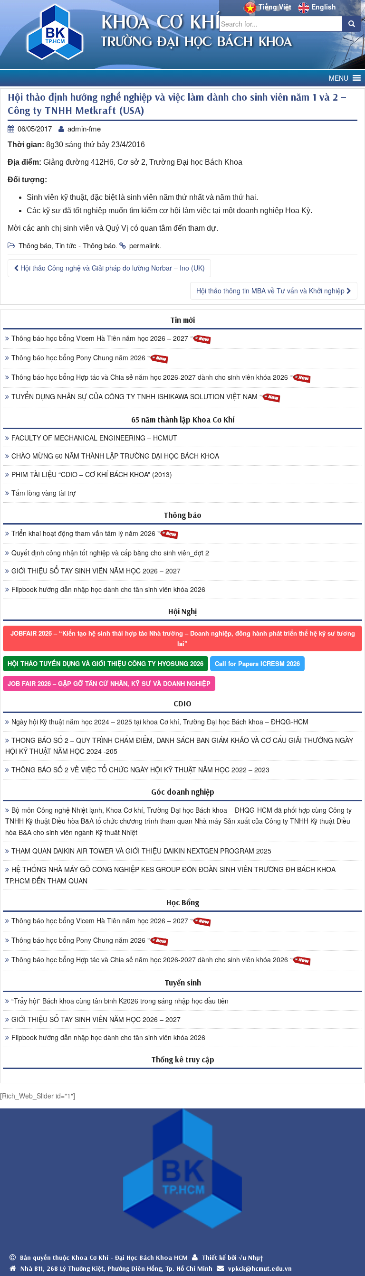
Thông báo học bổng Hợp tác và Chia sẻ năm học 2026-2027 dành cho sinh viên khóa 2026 (150, 377)
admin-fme (84, 128)
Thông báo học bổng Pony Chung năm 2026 (79, 357)
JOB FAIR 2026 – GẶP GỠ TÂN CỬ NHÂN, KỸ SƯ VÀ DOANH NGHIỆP (109, 683)
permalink (144, 245)
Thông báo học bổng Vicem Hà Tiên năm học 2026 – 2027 (100, 338)
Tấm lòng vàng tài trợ (43, 492)
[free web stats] (182, 1075)
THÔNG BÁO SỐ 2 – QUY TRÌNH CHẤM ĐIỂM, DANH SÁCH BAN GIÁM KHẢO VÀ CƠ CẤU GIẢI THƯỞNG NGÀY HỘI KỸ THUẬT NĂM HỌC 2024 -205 (179, 745)
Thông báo (35, 245)
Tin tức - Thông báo (85, 245)
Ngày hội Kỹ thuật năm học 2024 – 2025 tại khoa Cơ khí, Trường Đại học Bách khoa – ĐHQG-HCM (159, 721)
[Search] (351, 24)
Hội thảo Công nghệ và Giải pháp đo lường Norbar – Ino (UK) (112, 267)
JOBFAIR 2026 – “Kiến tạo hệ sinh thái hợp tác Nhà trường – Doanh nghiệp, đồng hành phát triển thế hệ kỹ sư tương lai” (182, 638)
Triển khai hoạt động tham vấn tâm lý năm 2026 (84, 533)
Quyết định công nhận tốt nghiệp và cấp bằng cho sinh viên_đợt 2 (110, 552)
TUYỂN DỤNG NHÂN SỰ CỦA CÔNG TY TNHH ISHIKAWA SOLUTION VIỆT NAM (135, 396)
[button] (338, 78)
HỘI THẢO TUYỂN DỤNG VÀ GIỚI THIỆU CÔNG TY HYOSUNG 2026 (105, 663)
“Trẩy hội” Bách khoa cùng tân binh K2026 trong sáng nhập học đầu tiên (120, 1000)
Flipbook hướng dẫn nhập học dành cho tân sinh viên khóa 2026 (108, 589)
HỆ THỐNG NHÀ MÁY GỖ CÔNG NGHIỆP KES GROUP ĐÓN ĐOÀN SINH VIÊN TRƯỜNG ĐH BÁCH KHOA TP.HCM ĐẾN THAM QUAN (170, 874)
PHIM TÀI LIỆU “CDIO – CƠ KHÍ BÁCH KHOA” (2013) (91, 474)
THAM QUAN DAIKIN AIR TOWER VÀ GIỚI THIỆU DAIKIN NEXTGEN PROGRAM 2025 (141, 850)
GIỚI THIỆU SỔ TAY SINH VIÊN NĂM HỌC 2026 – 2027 (96, 570)
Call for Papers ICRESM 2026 (257, 663)
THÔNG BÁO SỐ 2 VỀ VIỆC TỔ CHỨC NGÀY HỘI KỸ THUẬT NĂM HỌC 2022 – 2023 (140, 769)
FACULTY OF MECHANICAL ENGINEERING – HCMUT (94, 437)
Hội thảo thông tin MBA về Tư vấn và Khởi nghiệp (271, 290)
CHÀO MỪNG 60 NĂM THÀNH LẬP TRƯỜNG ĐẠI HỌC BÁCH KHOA (115, 455)
